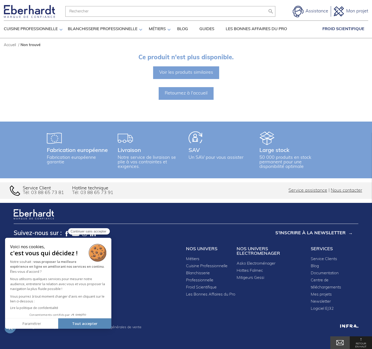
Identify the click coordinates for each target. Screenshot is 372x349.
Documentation (325, 273)
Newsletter (321, 302)
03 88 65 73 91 (96, 193)
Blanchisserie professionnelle (102, 29)
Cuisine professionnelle (31, 29)
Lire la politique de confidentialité (34, 308)
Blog (182, 29)
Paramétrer (31, 323)
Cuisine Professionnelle (207, 266)
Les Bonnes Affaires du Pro (256, 29)
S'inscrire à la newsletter (310, 233)
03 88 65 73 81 (47, 193)
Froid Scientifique (343, 29)
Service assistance (307, 190)
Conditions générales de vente (116, 327)
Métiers (157, 29)
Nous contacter (346, 190)
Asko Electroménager (256, 264)
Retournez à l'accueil (186, 93)
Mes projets (321, 295)
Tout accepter (84, 323)
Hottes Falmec (250, 271)
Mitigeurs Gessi (250, 278)
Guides (206, 29)
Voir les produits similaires (186, 72)
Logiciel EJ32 (322, 309)
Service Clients (324, 259)
